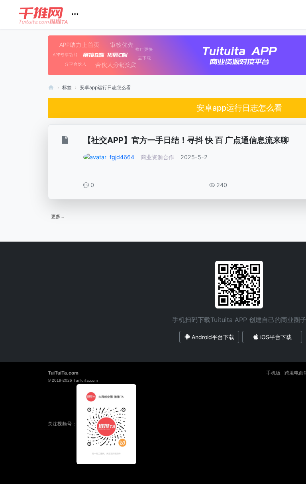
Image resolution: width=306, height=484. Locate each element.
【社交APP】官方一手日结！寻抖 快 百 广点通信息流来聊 (186, 140)
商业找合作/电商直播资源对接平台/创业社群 (51, 87)
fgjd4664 (122, 157)
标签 (67, 87)
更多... (57, 216)
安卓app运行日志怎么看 (105, 87)
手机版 (273, 373)
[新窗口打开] (66, 141)
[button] (51, 14)
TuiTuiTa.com (63, 373)
